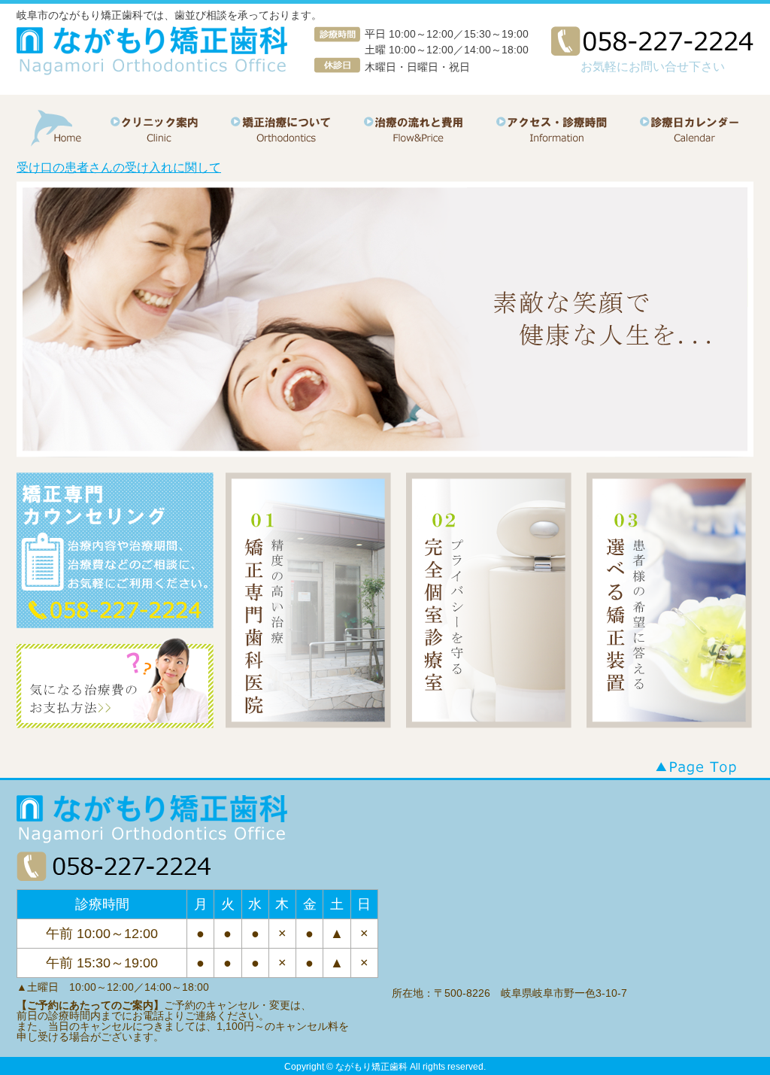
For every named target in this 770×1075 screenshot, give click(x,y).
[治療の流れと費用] (426, 141)
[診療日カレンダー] (688, 141)
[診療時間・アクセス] (557, 141)
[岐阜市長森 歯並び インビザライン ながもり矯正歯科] (153, 51)
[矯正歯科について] (295, 141)
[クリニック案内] (164, 141)
